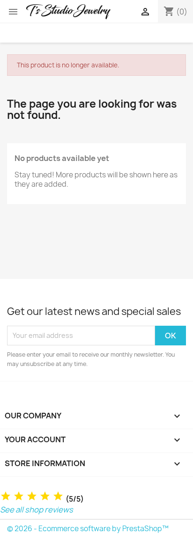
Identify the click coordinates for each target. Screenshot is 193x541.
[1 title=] (5, 496)
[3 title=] (31, 496)
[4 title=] (45, 496)
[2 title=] (18, 496)
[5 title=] (58, 496)
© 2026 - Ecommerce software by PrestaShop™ (88, 529)
